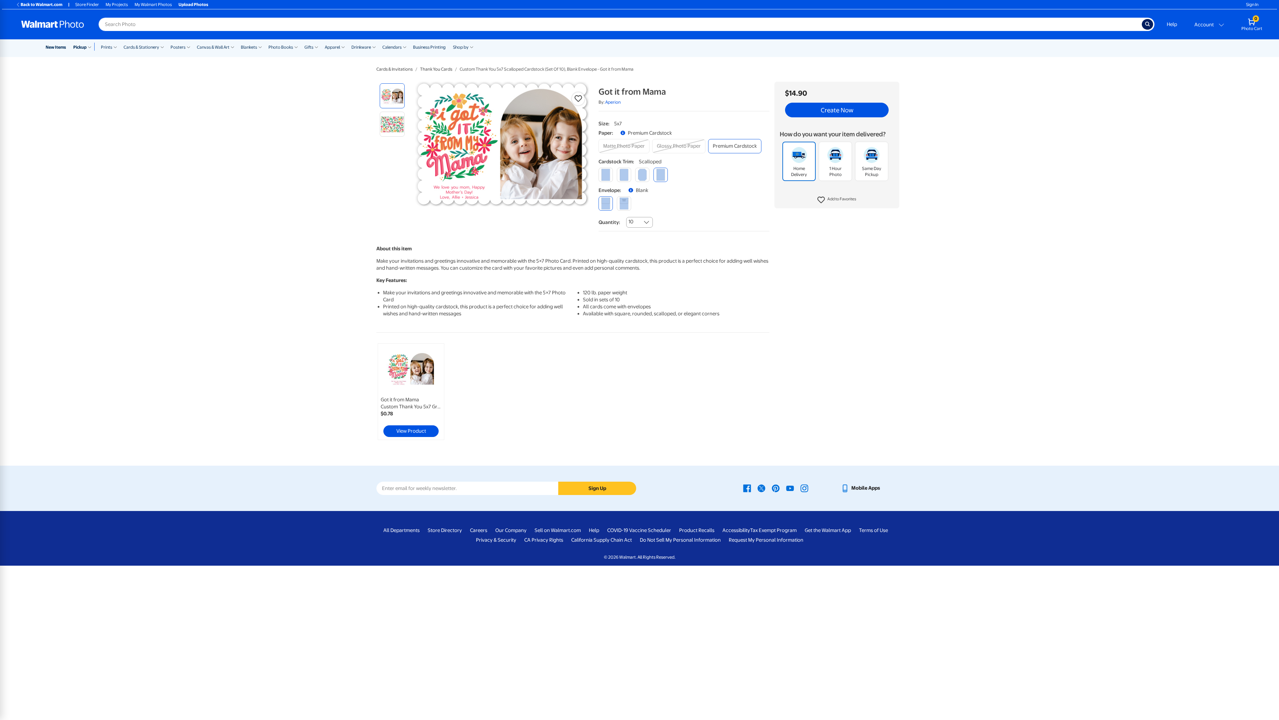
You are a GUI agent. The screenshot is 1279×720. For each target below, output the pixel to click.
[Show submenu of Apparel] (343, 47)
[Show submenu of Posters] (189, 47)
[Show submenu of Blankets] (260, 47)
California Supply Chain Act (601, 540)
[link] (411, 392)
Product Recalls (696, 530)
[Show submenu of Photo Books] (296, 47)
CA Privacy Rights (543, 540)
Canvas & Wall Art (213, 47)
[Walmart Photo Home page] (52, 24)
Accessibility (736, 530)
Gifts (308, 47)
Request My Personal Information (766, 540)
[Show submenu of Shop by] (472, 47)
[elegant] (642, 175)
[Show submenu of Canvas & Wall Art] (232, 47)
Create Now (837, 110)
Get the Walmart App (828, 530)
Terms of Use (873, 530)
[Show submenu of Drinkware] (374, 47)
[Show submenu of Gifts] (316, 47)
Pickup (80, 47)
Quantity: (609, 222)
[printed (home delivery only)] (624, 203)
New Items (56, 47)
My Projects (117, 4)
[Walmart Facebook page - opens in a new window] (747, 488)
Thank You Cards (436, 69)
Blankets (249, 47)
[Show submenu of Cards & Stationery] (162, 47)
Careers (478, 530)
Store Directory (445, 530)
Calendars (392, 47)
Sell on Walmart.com (558, 530)
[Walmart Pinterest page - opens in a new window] (776, 488)
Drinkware (361, 47)
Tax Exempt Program (773, 530)
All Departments (401, 530)
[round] (624, 175)
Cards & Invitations (394, 69)
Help (1172, 24)
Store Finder (87, 4)
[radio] (392, 95)
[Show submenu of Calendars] (405, 47)
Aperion (613, 102)
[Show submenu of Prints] (115, 47)
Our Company (511, 530)
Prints (106, 47)
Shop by (461, 47)
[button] (836, 200)
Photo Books (280, 47)
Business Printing (429, 47)
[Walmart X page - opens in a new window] (761, 488)
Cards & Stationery (141, 47)
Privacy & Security (496, 540)
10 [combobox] (631, 222)
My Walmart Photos (153, 4)
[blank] (606, 203)
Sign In (1252, 4)
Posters (178, 47)
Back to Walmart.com (41, 4)
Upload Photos (193, 4)
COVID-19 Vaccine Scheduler (639, 530)
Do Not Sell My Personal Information (680, 540)
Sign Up (597, 488)
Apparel (332, 47)
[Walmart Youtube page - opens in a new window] (790, 488)
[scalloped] (660, 175)
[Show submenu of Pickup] (91, 47)
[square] (606, 175)
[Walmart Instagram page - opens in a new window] (804, 488)
